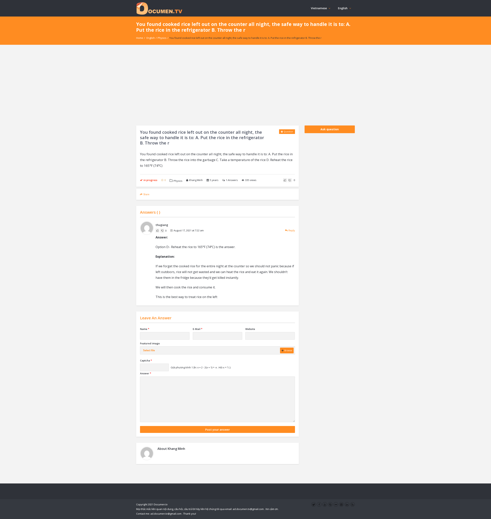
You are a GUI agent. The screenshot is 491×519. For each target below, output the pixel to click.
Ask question (329, 129)
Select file (149, 350)
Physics (162, 38)
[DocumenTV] (159, 8)
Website (250, 329)
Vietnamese (319, 8)
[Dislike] (290, 180)
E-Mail (197, 329)
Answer (145, 373)
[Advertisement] (245, 85)
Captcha (146, 360)
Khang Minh (196, 180)
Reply (291, 230)
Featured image (150, 343)
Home (139, 38)
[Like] (285, 180)
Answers (232, 180)
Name (144, 329)
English (343, 8)
